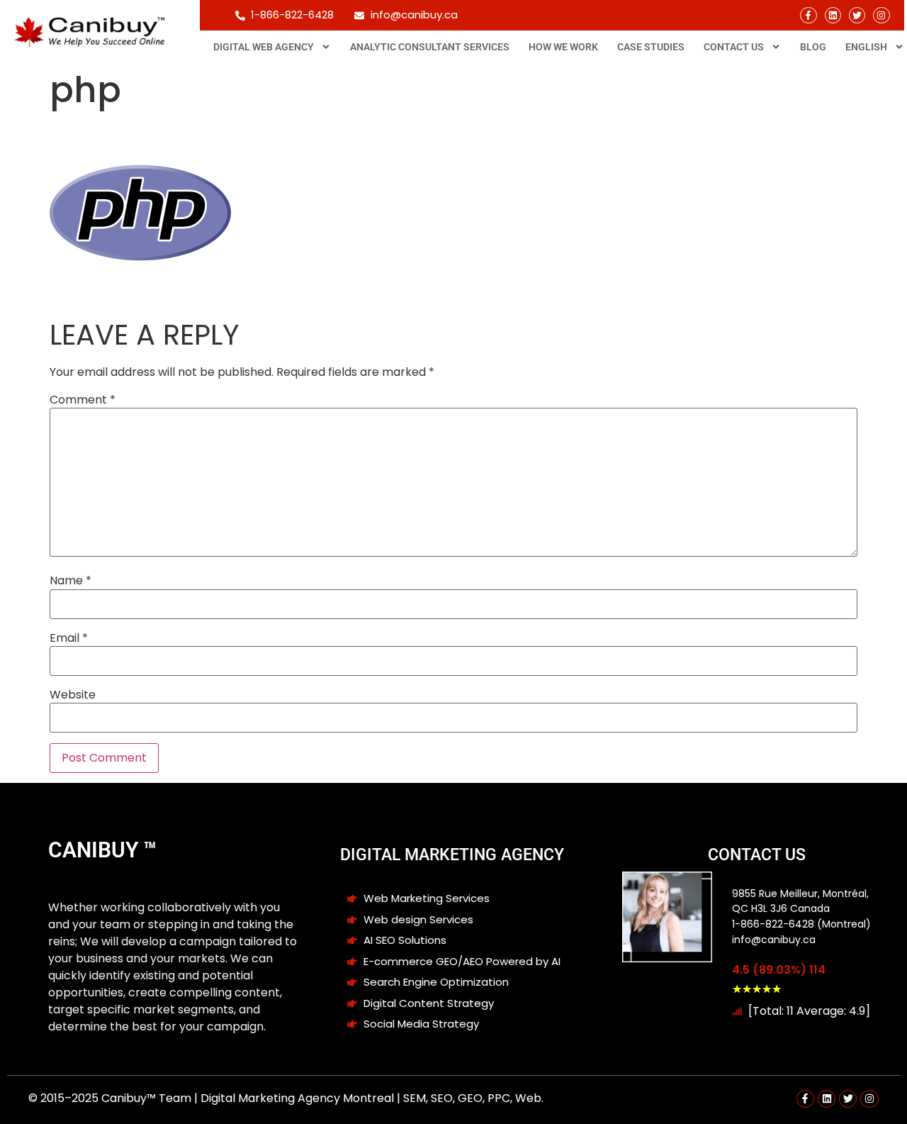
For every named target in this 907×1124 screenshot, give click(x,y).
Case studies (651, 46)
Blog (813, 46)
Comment (83, 400)
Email (69, 638)
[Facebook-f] (808, 15)
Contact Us (734, 46)
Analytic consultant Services (429, 46)
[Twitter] (857, 15)
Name (70, 580)
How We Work (563, 46)
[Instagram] (881, 15)
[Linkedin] (833, 15)
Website (73, 695)
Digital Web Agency (263, 46)
